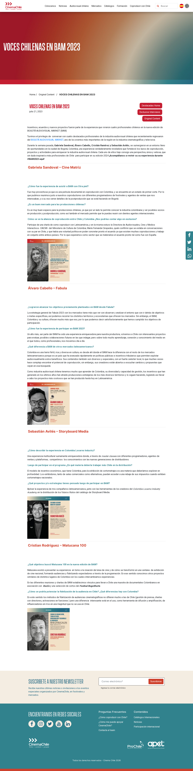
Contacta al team (107, 730)
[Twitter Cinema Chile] (49, 724)
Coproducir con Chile (140, 6)
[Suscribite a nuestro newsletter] (124, 681)
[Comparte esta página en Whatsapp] (189, 256)
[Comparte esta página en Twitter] (189, 241)
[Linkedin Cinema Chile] (68, 724)
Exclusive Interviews (150, 112)
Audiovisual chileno (79, 6)
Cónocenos (50, 6)
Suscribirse (156, 681)
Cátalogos (109, 6)
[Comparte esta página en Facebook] (189, 234)
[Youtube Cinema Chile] (59, 724)
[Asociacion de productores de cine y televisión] (156, 744)
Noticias (63, 6)
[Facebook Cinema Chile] (31, 724)
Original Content (46, 94)
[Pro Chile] (135, 744)
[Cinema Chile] (13, 5)
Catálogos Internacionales (147, 717)
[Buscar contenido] (168, 6)
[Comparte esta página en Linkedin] (189, 249)
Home (32, 94)
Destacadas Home (151, 105)
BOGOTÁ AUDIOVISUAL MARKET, (47, 139)
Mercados (96, 6)
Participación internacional (147, 726)
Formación (122, 6)
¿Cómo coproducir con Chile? (113, 717)
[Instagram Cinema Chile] (40, 724)
